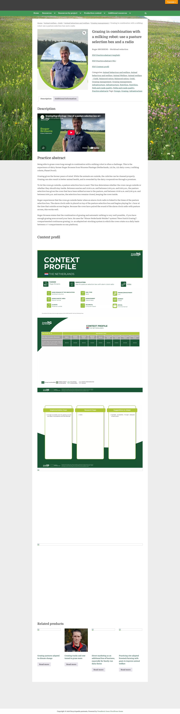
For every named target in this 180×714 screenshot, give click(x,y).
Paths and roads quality (123, 88)
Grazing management (100, 23)
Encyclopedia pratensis (90, 5)
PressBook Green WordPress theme (110, 711)
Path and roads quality (102, 88)
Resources (47, 13)
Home (36, 13)
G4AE (132, 79)
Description (46, 99)
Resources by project (67, 13)
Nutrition (124, 85)
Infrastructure (98, 85)
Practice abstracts (100, 91)
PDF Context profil (100, 67)
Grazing (124, 91)
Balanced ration (106, 79)
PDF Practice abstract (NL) (104, 61)
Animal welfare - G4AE (53, 23)
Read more (44, 664)
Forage (117, 91)
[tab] (46, 98)
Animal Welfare (120, 75)
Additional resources (117, 13)
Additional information (65, 99)
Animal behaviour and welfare (76, 23)
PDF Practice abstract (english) (106, 55)
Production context (92, 13)
